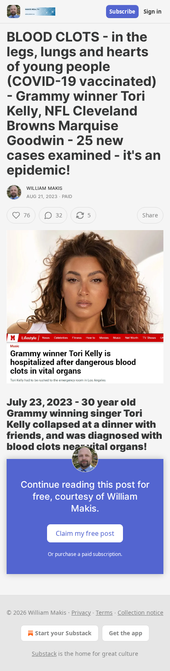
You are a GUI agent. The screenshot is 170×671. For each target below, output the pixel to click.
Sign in (153, 11)
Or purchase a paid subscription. (85, 554)
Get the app (125, 633)
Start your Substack (63, 633)
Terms (104, 612)
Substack (44, 653)
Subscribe (122, 11)
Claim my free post (85, 532)
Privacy (81, 612)
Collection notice (140, 612)
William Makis (44, 188)
